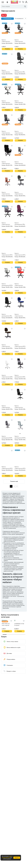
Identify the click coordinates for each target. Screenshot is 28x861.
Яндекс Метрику (5, 857)
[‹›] (20, 425)
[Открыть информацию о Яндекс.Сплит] (7, 45)
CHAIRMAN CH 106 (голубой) (19, 624)
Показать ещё (14, 481)
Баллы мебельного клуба (13, 647)
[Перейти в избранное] (20, 2)
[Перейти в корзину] (23, 2)
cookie (10, 856)
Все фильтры (8, 18)
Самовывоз (10, 665)
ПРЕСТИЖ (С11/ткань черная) (6, 624)
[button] (7, 2)
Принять (17, 857)
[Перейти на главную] (14, 2)
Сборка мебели (11, 659)
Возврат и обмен (11, 671)
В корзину (7, 48)
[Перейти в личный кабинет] (26, 2)
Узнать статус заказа (12, 641)
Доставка (9, 653)
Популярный (5, 63)
